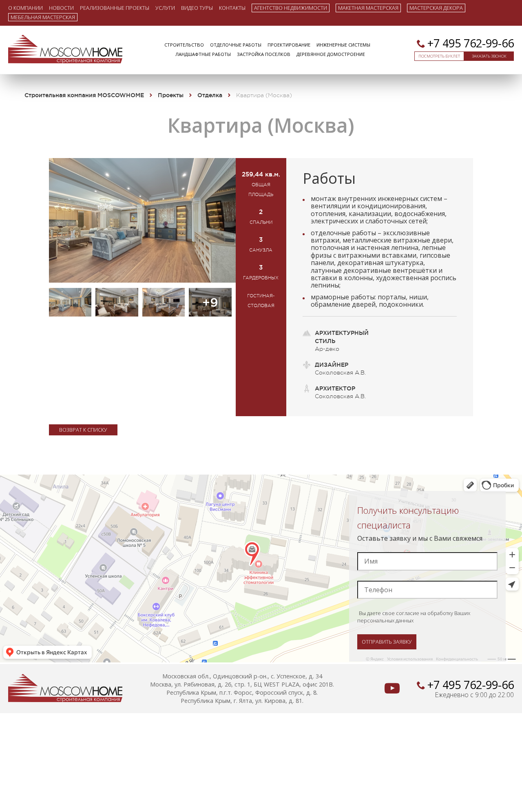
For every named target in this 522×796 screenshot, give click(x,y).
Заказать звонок (489, 56)
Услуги (165, 7)
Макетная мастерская (368, 7)
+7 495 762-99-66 (470, 43)
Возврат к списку (83, 429)
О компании (25, 7)
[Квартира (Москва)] (142, 280)
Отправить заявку (387, 641)
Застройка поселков (263, 54)
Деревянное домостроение (330, 54)
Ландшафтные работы (203, 54)
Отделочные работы (235, 45)
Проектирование (289, 45)
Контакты (232, 7)
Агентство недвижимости (290, 7)
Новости (61, 7)
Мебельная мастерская (43, 17)
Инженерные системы (343, 45)
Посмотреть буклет (439, 56)
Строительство (184, 45)
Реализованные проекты (114, 7)
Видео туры (197, 7)
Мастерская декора (436, 7)
